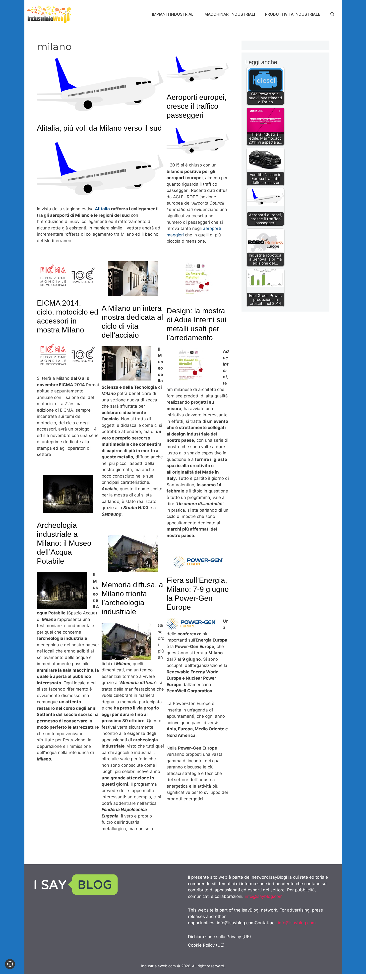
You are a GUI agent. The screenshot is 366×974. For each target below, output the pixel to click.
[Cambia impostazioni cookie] (10, 964)
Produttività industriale (292, 14)
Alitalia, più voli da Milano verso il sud (99, 128)
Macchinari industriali (229, 14)
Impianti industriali (173, 14)
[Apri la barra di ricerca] (332, 14)
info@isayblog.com (264, 896)
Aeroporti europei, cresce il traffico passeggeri (197, 106)
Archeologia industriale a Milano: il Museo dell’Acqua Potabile (64, 543)
